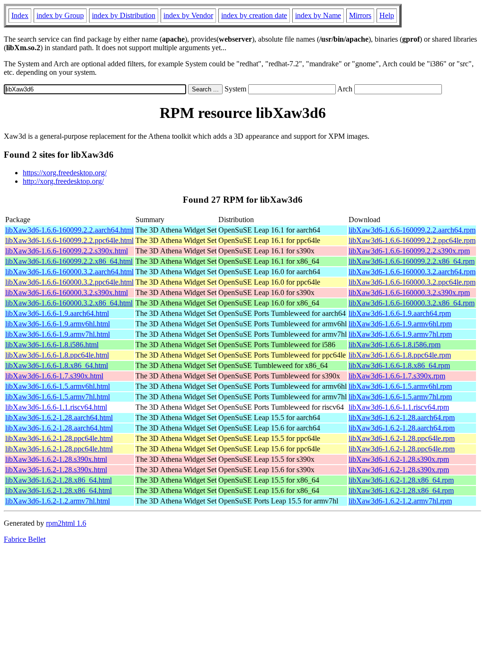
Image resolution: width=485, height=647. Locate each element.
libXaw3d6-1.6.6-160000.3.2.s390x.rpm (409, 292)
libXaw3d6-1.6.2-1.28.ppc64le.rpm (402, 438)
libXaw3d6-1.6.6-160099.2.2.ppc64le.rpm (412, 240)
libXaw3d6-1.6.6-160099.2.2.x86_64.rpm (412, 261)
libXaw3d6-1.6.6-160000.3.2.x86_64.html (69, 303)
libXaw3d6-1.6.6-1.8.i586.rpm (394, 345)
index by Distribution (123, 15)
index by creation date (254, 15)
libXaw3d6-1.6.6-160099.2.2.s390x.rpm (409, 251)
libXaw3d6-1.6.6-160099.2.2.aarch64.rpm (412, 230)
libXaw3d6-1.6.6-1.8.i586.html (52, 345)
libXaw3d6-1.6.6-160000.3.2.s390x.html (66, 292)
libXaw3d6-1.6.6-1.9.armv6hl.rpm (400, 324)
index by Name (318, 15)
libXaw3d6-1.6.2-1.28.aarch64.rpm (402, 417)
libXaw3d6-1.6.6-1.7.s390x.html (54, 376)
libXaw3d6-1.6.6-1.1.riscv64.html (56, 407)
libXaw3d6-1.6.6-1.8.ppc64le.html (57, 355)
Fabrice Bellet (24, 539)
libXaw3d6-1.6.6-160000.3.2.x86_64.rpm (412, 303)
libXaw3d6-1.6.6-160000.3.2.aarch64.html (69, 272)
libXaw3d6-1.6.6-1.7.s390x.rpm (397, 376)
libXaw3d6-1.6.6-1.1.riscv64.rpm (399, 407)
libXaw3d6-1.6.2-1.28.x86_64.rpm (401, 480)
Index (19, 15)
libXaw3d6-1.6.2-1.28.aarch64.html (59, 417)
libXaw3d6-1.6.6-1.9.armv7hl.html (57, 334)
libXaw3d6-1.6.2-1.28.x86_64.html (58, 480)
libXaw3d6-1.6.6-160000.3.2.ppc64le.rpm (412, 282)
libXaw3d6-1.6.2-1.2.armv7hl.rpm (400, 501)
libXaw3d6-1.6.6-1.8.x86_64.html (56, 365)
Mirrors (360, 15)
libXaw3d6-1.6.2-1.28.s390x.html (56, 459)
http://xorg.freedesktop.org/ (63, 181)
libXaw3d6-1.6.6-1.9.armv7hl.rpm (400, 334)
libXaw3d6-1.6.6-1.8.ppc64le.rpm (400, 355)
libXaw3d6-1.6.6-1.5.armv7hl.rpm (400, 397)
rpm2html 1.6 (66, 523)
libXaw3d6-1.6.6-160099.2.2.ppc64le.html (69, 240)
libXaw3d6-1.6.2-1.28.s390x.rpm (399, 459)
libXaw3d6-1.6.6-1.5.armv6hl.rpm (400, 386)
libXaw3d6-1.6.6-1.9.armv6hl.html (57, 324)
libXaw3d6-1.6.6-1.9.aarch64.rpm (400, 313)
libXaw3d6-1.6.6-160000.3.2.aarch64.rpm (412, 272)
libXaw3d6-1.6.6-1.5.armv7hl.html (57, 397)
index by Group (60, 15)
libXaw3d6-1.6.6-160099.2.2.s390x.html (66, 251)
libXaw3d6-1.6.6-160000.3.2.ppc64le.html (69, 282)
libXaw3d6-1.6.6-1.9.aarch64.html (57, 313)
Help (386, 15)
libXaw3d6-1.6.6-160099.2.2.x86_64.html (69, 261)
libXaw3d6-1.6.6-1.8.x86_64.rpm (399, 365)
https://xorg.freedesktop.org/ (65, 173)
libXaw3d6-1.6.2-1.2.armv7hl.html (57, 501)
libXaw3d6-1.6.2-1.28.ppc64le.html (59, 438)
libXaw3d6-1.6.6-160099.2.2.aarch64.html (69, 230)
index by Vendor (188, 15)
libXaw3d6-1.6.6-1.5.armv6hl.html (57, 386)
